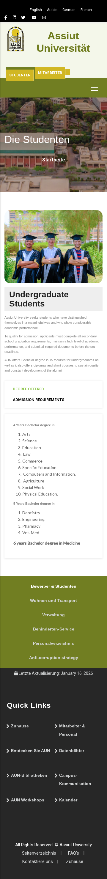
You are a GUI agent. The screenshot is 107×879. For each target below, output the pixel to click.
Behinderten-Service (53, 629)
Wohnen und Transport (53, 600)
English (36, 10)
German (68, 10)
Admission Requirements (38, 399)
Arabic (52, 10)
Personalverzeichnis (53, 643)
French (86, 10)
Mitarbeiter (50, 73)
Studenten (20, 75)
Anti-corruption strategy (53, 657)
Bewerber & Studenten (53, 586)
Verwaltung (53, 614)
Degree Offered (28, 389)
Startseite (53, 160)
